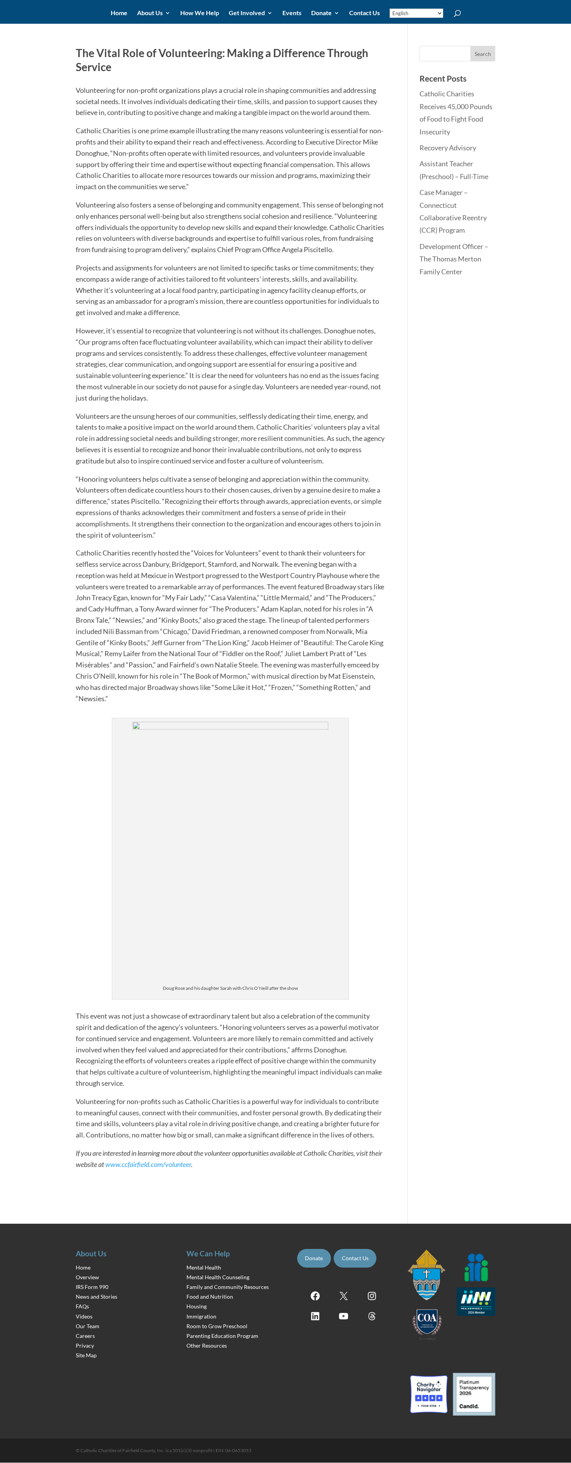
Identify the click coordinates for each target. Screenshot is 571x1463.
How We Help (199, 13)
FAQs (82, 1306)
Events (291, 13)
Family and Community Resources (227, 1287)
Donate (321, 13)
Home (119, 13)
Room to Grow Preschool (216, 1325)
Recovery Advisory (448, 147)
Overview (87, 1276)
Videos (84, 1316)
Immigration (201, 1316)
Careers (85, 1335)
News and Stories (96, 1296)
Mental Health (203, 1267)
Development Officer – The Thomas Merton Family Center (454, 259)
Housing (196, 1306)
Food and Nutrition (209, 1296)
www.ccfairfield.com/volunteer (148, 1164)
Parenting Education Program (222, 1335)
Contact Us (364, 13)
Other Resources (206, 1345)
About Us (150, 13)
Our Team (87, 1325)
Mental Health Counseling (217, 1276)
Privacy (85, 1345)
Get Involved (247, 13)
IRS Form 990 (92, 1287)
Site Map (86, 1355)
